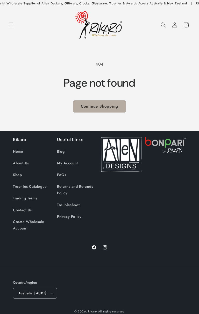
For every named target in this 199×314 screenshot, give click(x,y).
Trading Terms (25, 198)
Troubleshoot (68, 204)
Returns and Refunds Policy (75, 190)
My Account (67, 163)
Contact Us (22, 210)
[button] (11, 25)
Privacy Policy (69, 216)
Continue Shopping (99, 106)
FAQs (61, 174)
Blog (61, 151)
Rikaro (92, 311)
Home (18, 151)
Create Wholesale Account (28, 225)
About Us (21, 163)
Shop (17, 174)
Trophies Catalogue (30, 186)
